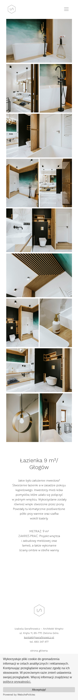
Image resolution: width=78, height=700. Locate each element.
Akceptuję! (39, 689)
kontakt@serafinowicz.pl (39, 637)
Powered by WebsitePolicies (19, 694)
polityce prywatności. (17, 681)
